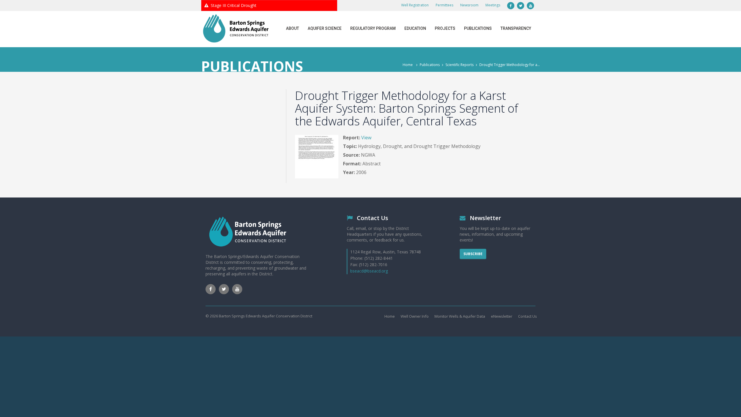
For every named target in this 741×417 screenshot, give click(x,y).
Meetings (492, 5)
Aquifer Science (325, 28)
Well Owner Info (415, 316)
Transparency (515, 28)
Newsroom (469, 5)
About (292, 28)
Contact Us (527, 316)
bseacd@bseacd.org (369, 271)
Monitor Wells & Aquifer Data (459, 316)
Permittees (444, 5)
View (366, 137)
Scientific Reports (459, 64)
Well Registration (415, 5)
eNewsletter (501, 316)
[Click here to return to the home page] (236, 28)
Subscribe (473, 253)
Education (415, 28)
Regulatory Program (373, 28)
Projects (445, 28)
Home (408, 64)
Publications (478, 28)
